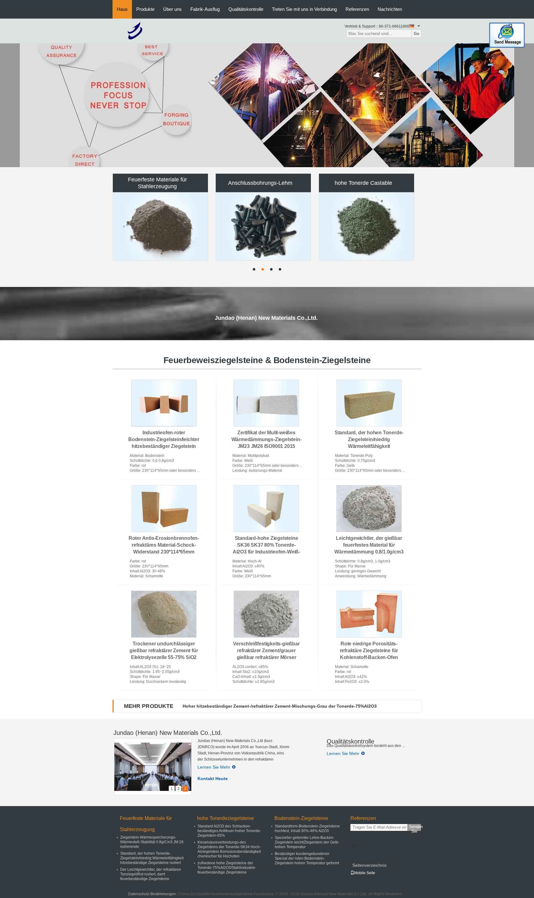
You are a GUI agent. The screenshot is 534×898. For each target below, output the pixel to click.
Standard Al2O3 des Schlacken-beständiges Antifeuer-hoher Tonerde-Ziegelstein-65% (229, 831)
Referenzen (357, 9)
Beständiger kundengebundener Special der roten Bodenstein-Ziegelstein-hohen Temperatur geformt (307, 858)
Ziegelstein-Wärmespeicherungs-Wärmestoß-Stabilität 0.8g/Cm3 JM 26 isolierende (152, 842)
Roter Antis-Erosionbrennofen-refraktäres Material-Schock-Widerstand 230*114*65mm (164, 545)
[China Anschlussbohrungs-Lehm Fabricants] (263, 226)
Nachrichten (390, 9)
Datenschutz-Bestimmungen (152, 894)
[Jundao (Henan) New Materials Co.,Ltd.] (135, 30)
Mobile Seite (364, 873)
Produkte (145, 9)
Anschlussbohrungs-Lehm (260, 183)
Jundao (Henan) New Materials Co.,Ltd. (167, 732)
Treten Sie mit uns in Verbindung (304, 9)
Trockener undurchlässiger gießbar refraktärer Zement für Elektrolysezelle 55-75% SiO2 (163, 650)
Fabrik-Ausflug (205, 9)
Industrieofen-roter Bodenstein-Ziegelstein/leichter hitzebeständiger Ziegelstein (163, 439)
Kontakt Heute (212, 778)
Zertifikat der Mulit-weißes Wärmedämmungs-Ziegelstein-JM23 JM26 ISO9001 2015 (266, 439)
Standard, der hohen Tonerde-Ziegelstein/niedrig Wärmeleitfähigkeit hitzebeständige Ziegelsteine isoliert (369, 446)
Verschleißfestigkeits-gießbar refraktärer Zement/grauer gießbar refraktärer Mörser (266, 650)
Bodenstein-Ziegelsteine (301, 818)
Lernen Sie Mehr (213, 767)
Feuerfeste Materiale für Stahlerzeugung (157, 182)
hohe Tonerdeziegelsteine (225, 818)
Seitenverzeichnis (369, 865)
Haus (122, 9)
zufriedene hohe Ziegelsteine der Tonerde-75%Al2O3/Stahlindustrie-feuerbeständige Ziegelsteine (226, 867)
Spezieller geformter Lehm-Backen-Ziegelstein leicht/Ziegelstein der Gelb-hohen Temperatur (307, 842)
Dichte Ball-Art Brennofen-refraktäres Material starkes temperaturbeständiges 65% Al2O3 (276, 706)
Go (416, 33)
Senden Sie (415, 827)
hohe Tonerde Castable (363, 183)
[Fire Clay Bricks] (267, 105)
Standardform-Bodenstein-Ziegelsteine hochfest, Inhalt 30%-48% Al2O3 (307, 828)
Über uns (172, 9)
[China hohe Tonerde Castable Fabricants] (366, 226)
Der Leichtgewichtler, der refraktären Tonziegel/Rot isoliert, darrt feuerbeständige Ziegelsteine (150, 874)
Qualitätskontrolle (245, 9)
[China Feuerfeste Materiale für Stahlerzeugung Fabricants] (160, 226)
